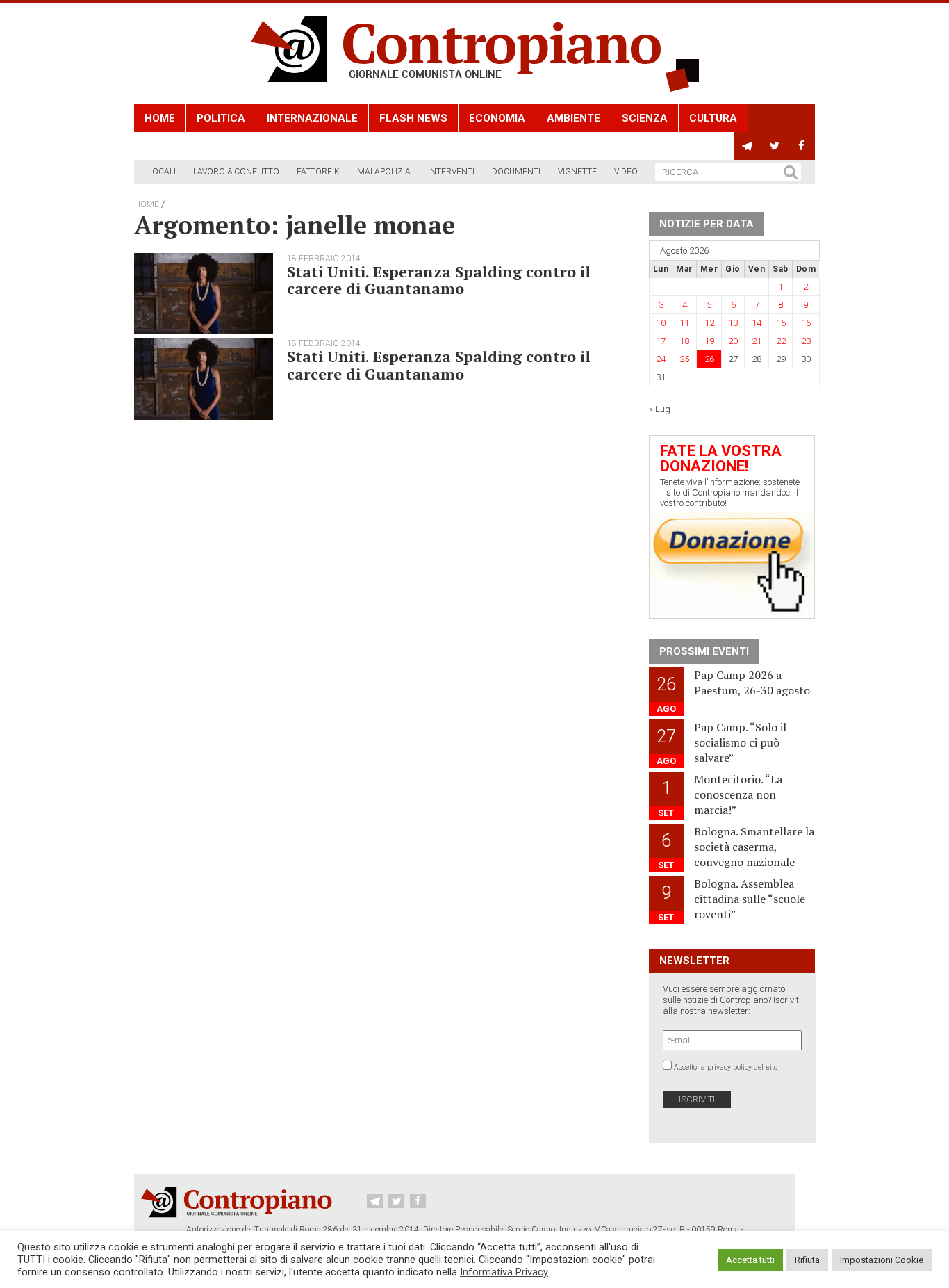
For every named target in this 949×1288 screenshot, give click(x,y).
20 (733, 341)
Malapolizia (384, 172)
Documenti (516, 172)
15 (781, 323)
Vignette (577, 172)
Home (160, 118)
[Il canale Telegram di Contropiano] (747, 146)
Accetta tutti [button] (750, 1260)
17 (661, 341)
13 (733, 323)
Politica (221, 118)
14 (756, 323)
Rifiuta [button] (807, 1260)
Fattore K (318, 172)
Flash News (413, 118)
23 (806, 341)
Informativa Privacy (504, 1272)
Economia (497, 118)
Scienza (645, 118)
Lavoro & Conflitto (236, 172)
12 (709, 323)
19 (709, 341)
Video (626, 172)
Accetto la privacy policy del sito (725, 1067)
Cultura (713, 118)
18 (684, 341)
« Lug (659, 409)
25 (684, 359)
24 (661, 359)
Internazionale (312, 118)
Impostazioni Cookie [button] (881, 1260)
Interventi (451, 172)
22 (781, 341)
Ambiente (573, 118)
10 (661, 323)
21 (756, 341)
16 (806, 323)
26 (709, 359)
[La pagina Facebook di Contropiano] (801, 146)
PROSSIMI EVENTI (704, 651)
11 (684, 323)
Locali (162, 172)
